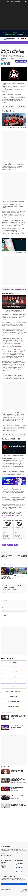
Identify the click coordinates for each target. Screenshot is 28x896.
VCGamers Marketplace (8, 515)
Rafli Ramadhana (6, 58)
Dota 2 (22, 58)
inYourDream (5, 370)
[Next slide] (25, 565)
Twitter (20, 317)
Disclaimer (25, 890)
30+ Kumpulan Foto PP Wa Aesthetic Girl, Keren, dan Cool (18, 805)
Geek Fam (10, 544)
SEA (23, 419)
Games (2, 60)
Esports (6, 46)
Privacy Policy (24, 891)
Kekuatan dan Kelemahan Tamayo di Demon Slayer (16, 771)
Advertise (3, 867)
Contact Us (3, 866)
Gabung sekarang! (14, 884)
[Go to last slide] (23, 565)
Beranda (2, 46)
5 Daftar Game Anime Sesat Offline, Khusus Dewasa (19, 577)
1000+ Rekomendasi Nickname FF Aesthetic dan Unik (18, 796)
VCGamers (7, 889)
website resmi (10, 228)
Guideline (25, 889)
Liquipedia (9, 458)
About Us (3, 865)
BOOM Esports (17, 346)
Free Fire (12, 798)
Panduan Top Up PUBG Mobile (16, 782)
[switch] (26, 39)
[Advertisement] (14, 16)
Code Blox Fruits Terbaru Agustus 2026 (16, 788)
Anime (11, 773)
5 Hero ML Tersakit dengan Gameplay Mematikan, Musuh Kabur (7, 577)
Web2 (16, 544)
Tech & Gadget (13, 807)
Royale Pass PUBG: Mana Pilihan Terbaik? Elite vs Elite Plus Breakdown (17, 779)
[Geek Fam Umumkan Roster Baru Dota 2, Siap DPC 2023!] (10, 62)
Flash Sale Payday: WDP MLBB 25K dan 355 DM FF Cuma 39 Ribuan (19, 717)
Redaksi (2, 863)
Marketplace (3, 862)
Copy (8, 64)
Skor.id (8, 471)
